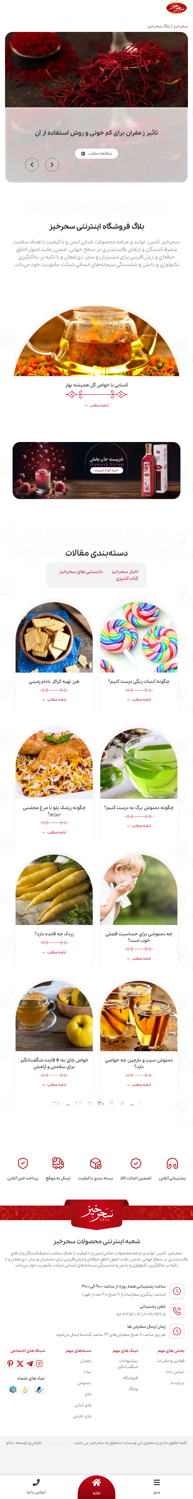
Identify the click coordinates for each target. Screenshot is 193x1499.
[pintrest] (10, 1364)
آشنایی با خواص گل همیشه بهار (96, 385)
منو (157, 1492)
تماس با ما (36, 1492)
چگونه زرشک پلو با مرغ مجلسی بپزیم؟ (54, 811)
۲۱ (90, 1103)
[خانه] (96, 1482)
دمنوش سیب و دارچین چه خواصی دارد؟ (139, 1063)
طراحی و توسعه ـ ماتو (24, 1443)
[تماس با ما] (36, 1482)
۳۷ (56, 1103)
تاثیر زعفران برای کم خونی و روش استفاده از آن (96, 133)
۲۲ (78, 1103)
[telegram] (29, 1364)
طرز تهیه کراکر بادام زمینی (54, 681)
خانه (97, 1493)
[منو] (156, 1482)
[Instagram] (39, 1364)
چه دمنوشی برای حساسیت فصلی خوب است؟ (139, 937)
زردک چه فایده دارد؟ (54, 934)
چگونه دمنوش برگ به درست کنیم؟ (139, 808)
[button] (32, 164)
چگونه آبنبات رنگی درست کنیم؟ (139, 681)
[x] (20, 1364)
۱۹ (111, 1103)
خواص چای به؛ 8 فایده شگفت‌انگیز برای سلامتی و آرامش (54, 1063)
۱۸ (122, 1103)
